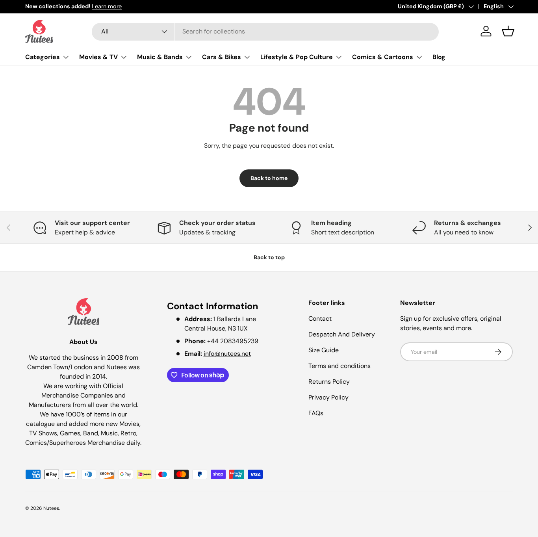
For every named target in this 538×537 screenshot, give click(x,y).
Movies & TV (98, 57)
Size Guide (323, 350)
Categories (42, 57)
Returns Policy (329, 381)
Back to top (269, 257)
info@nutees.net (227, 353)
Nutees (51, 508)
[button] (508, 31)
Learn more (107, 6)
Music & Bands (160, 57)
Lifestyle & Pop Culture (296, 57)
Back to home (269, 178)
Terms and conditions (339, 366)
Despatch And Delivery (341, 334)
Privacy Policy (328, 397)
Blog (438, 57)
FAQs (315, 413)
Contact (320, 318)
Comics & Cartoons (382, 57)
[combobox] (265, 31)
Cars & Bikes (221, 57)
